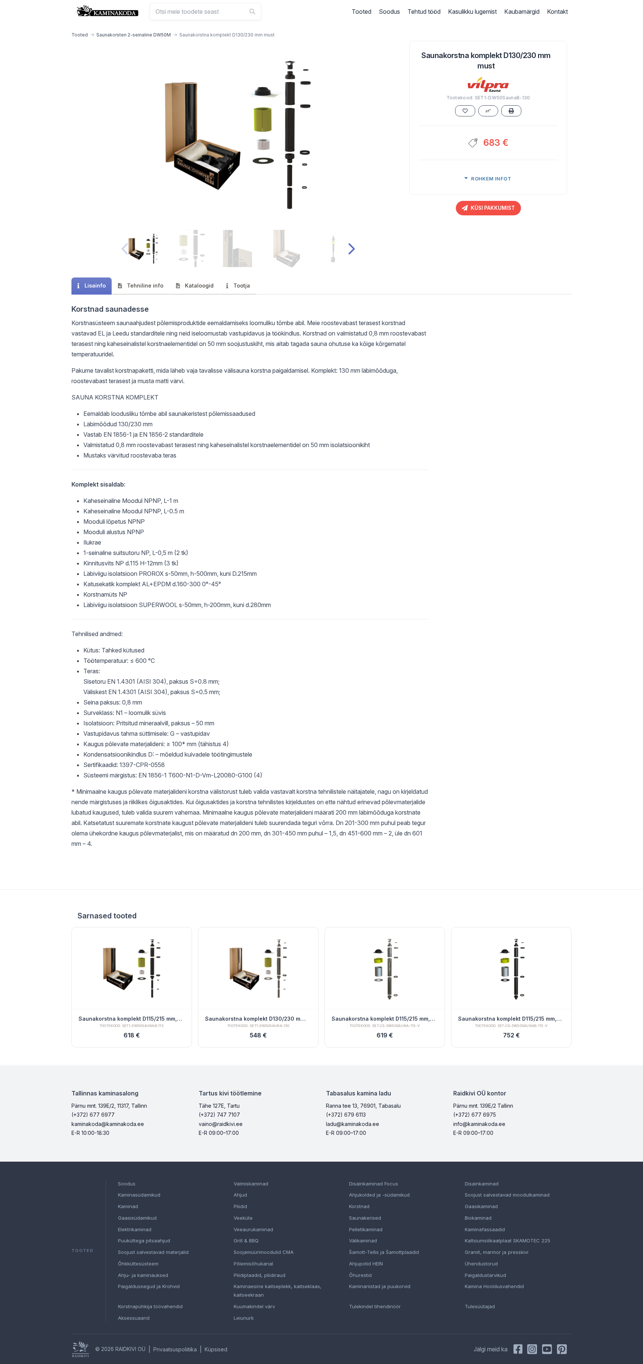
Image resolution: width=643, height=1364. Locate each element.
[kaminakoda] (107, 10)
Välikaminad (363, 1240)
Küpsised (216, 1349)
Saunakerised (365, 1218)
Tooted (361, 11)
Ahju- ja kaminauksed (143, 1275)
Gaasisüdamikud (137, 1218)
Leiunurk (244, 1318)
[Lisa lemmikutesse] (465, 110)
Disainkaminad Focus (373, 1184)
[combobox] (205, 11)
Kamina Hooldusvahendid (494, 1286)
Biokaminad (478, 1218)
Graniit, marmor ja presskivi (496, 1252)
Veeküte (243, 1218)
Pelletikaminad (366, 1229)
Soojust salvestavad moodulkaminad (507, 1195)
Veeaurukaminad (253, 1229)
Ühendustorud (481, 1264)
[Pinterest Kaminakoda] (562, 1349)
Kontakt (557, 11)
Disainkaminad (482, 1184)
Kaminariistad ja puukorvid (379, 1286)
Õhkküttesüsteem (138, 1264)
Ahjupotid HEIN (366, 1264)
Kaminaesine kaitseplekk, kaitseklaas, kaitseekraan (278, 1290)
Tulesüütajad (480, 1306)
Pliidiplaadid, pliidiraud (259, 1275)
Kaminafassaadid (485, 1229)
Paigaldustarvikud (485, 1275)
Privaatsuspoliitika (175, 1349)
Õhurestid (360, 1275)
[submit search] (252, 11)
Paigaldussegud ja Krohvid (149, 1286)
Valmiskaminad (251, 1184)
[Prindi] (511, 110)
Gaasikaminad (481, 1206)
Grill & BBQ (246, 1240)
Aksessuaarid (134, 1318)
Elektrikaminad (134, 1229)
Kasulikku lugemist (472, 11)
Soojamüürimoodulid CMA (264, 1252)
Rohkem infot (491, 179)
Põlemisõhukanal (253, 1264)
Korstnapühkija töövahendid (150, 1306)
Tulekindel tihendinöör (375, 1306)
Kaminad (128, 1206)
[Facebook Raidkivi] (518, 1349)
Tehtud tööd (424, 11)
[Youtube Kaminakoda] (547, 1349)
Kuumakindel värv (254, 1306)
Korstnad (359, 1206)
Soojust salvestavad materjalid (153, 1252)
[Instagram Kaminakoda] (532, 1349)
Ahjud (240, 1195)
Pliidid (240, 1206)
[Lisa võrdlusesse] (488, 110)
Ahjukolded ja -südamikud (379, 1195)
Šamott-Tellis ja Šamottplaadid (384, 1252)
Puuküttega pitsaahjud (144, 1240)
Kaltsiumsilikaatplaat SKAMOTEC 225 (507, 1240)
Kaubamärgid (522, 11)
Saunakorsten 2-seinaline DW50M (133, 35)
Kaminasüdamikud (139, 1195)
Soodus (389, 11)
